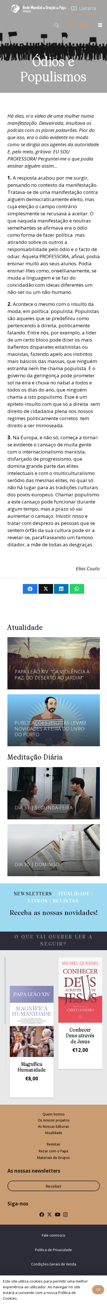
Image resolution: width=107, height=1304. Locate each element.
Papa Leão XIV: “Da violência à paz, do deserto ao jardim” (52, 674)
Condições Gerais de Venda (53, 1264)
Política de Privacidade (53, 1249)
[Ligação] (53, 904)
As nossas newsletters (33, 1170)
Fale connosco (53, 1235)
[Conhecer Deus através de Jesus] (72, 989)
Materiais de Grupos (53, 1157)
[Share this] (30, 589)
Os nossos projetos (54, 1120)
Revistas (53, 1144)
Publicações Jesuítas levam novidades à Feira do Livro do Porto (50, 728)
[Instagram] (65, 1214)
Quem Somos (54, 1114)
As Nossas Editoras (53, 1126)
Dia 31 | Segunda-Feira (43, 807)
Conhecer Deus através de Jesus (71, 1036)
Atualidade (53, 1132)
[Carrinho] (83, 24)
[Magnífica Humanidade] (23, 1021)
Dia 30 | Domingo (37, 864)
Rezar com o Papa (53, 1151)
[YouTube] (57, 1214)
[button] (57, 25)
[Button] (71, 25)
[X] (49, 1214)
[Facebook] (41, 1214)
